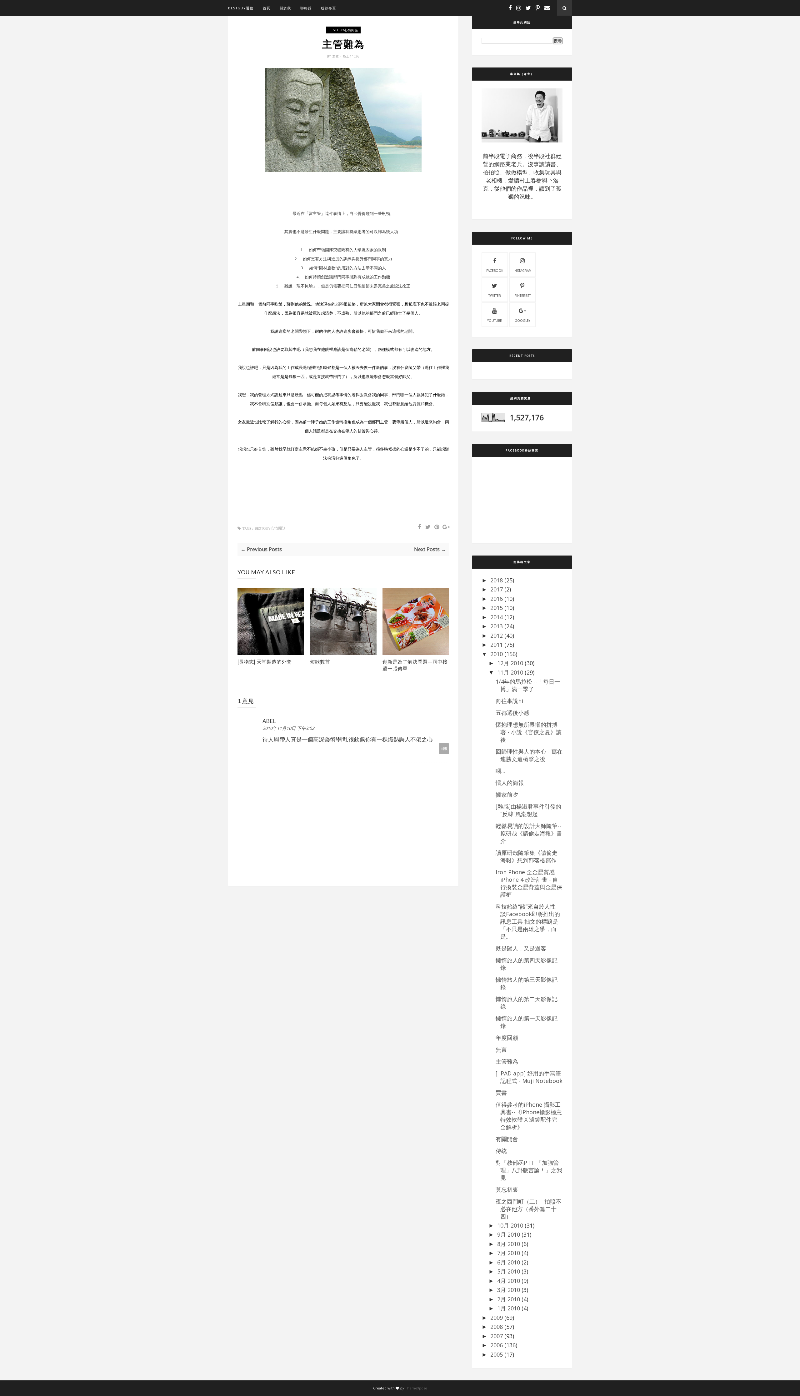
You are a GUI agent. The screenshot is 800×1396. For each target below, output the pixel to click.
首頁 (266, 8)
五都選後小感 (512, 712)
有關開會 (507, 1139)
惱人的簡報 (510, 782)
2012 (496, 635)
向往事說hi (509, 701)
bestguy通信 (240, 8)
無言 (501, 1049)
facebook (494, 270)
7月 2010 (508, 1253)
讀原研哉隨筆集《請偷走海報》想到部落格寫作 (527, 856)
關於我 (285, 8)
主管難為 (507, 1061)
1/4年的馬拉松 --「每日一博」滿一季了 (528, 685)
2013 (496, 626)
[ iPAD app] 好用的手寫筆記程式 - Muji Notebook (529, 1076)
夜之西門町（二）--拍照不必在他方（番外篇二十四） (528, 1209)
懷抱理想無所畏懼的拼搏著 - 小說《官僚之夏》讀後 (529, 732)
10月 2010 (510, 1225)
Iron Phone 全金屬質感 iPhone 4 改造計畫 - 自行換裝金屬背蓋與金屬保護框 (529, 883)
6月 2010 (508, 1262)
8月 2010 (508, 1244)
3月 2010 (508, 1290)
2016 (496, 598)
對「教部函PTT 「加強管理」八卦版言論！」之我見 (529, 1170)
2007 (496, 1336)
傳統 (501, 1150)
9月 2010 (508, 1234)
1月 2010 (508, 1308)
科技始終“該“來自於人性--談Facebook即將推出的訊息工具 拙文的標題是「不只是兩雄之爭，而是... (528, 921)
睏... (500, 771)
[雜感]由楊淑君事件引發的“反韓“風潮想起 (528, 810)
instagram (522, 270)
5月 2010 (508, 1271)
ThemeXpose (416, 1388)
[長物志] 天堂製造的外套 (265, 661)
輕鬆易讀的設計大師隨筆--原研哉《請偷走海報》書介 (529, 833)
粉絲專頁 (328, 8)
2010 (496, 654)
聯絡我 (306, 8)
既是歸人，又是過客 (521, 948)
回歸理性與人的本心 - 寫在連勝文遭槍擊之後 (529, 755)
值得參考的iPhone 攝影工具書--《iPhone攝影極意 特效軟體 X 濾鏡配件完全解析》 (529, 1116)
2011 (496, 644)
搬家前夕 (507, 794)
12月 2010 (510, 663)
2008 (496, 1326)
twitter (494, 295)
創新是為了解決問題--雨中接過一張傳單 (415, 665)
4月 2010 (508, 1280)
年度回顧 (507, 1037)
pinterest (522, 295)
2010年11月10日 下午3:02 (288, 728)
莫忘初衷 (507, 1189)
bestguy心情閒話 (343, 30)
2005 (496, 1354)
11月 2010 (510, 672)
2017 (496, 589)
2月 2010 (508, 1299)
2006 (496, 1345)
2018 (496, 580)
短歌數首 (320, 661)
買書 (501, 1092)
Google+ (522, 320)
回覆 (444, 748)
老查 (336, 56)
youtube (494, 320)
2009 (496, 1317)
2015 (496, 607)
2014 (496, 617)
